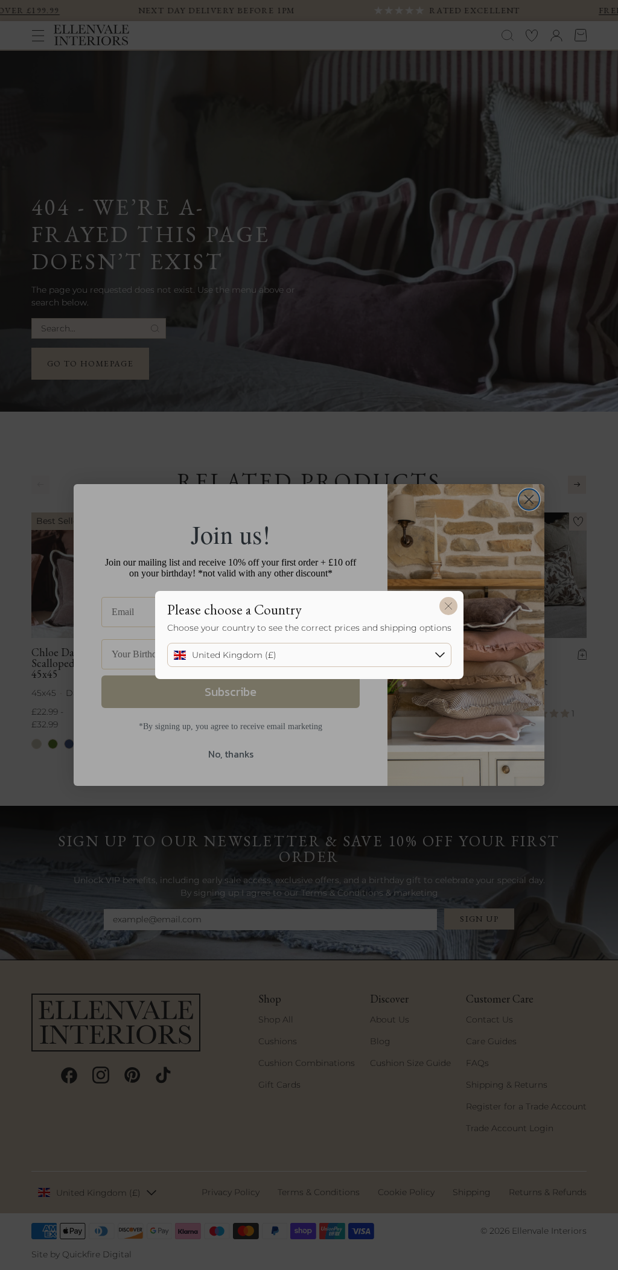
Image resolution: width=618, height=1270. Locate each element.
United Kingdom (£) (234, 654)
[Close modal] (448, 606)
